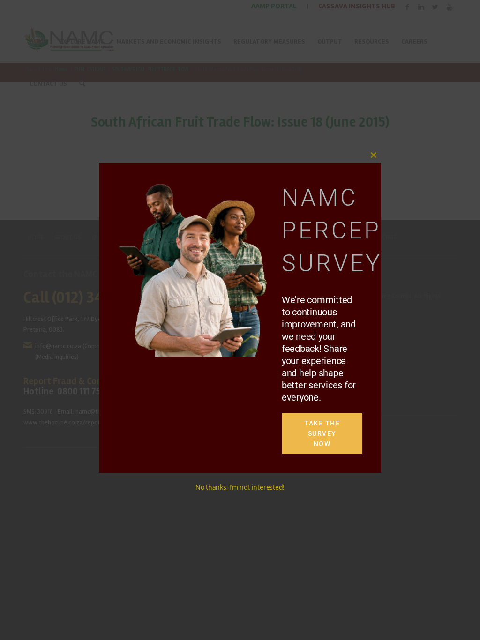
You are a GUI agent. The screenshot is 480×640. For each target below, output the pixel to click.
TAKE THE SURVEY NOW (322, 433)
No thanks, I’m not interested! (240, 487)
